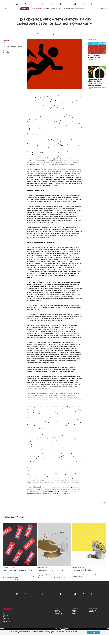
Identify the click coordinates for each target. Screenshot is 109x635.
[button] (89, 8)
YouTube (74, 613)
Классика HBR (70, 8)
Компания (39, 8)
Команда (46, 8)
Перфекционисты (80, 8)
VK (104, 34)
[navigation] (52, 8)
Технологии (53, 8)
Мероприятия (58, 613)
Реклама (56, 610)
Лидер (33, 8)
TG (101, 34)
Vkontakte (74, 611)
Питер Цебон (6, 51)
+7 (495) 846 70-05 (94, 610)
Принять (93, 632)
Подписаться (24, 8)
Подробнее (54, 633)
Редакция (57, 611)
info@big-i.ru (92, 611)
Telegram (74, 610)
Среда (60, 8)
